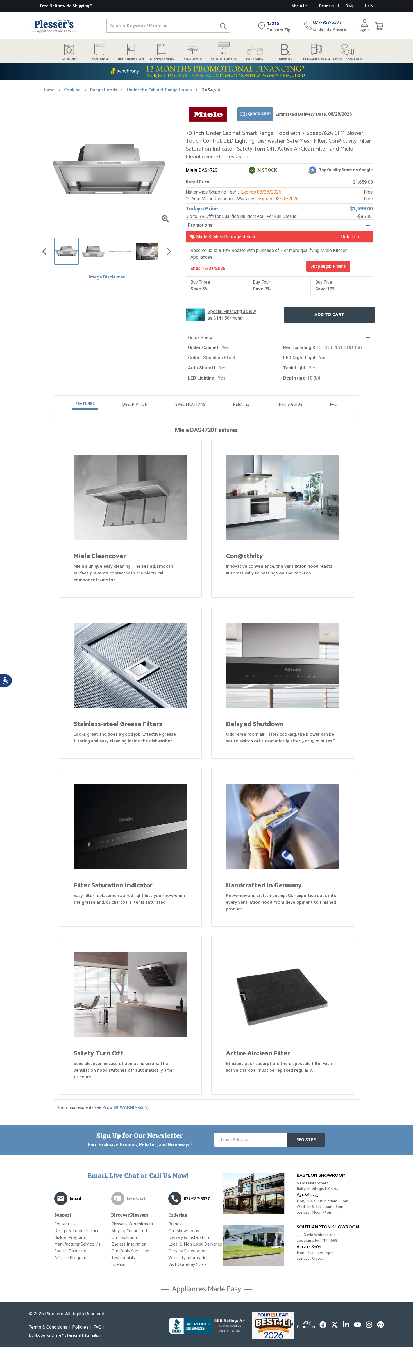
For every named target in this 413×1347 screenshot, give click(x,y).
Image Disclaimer (107, 277)
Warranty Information (188, 1258)
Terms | (49, 1327)
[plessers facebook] (322, 1324)
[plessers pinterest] (380, 1324)
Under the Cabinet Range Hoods (159, 90)
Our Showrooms (183, 1231)
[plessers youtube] (357, 1324)
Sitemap (119, 1264)
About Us (299, 6)
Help (369, 6)
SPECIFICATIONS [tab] (190, 404)
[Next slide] (169, 251)
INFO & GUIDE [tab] (290, 404)
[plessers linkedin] (346, 1324)
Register (306, 1139)
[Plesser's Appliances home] (54, 26)
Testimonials (123, 1258)
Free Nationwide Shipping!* (66, 6)
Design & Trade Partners (77, 1231)
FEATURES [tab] (85, 404)
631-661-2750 (309, 1195)
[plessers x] (334, 1324)
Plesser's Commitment (132, 1224)
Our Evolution (124, 1237)
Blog (349, 6)
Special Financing (70, 1251)
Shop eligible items (328, 266)
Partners (326, 6)
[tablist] (206, 404)
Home (48, 90)
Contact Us (65, 1224)
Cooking (72, 90)
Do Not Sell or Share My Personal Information (65, 1336)
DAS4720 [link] (211, 90)
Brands (174, 1224)
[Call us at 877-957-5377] (174, 1198)
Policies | (81, 1327)
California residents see (101, 1107)
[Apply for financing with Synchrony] (206, 71)
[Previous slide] (44, 251)
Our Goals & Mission (130, 1251)
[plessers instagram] (369, 1324)
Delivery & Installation (188, 1237)
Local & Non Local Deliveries (195, 1244)
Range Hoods (103, 90)
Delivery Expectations (188, 1251)
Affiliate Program (70, 1258)
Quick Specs (201, 337)
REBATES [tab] (241, 404)
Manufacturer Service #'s (77, 1244)
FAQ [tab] (333, 404)
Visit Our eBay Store (187, 1264)
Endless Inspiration (128, 1244)
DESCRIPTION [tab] (135, 404)
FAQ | (98, 1327)
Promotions (200, 225)
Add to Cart (329, 315)
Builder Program (69, 1237)
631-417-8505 (309, 1247)
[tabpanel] (206, 760)
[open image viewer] (165, 219)
